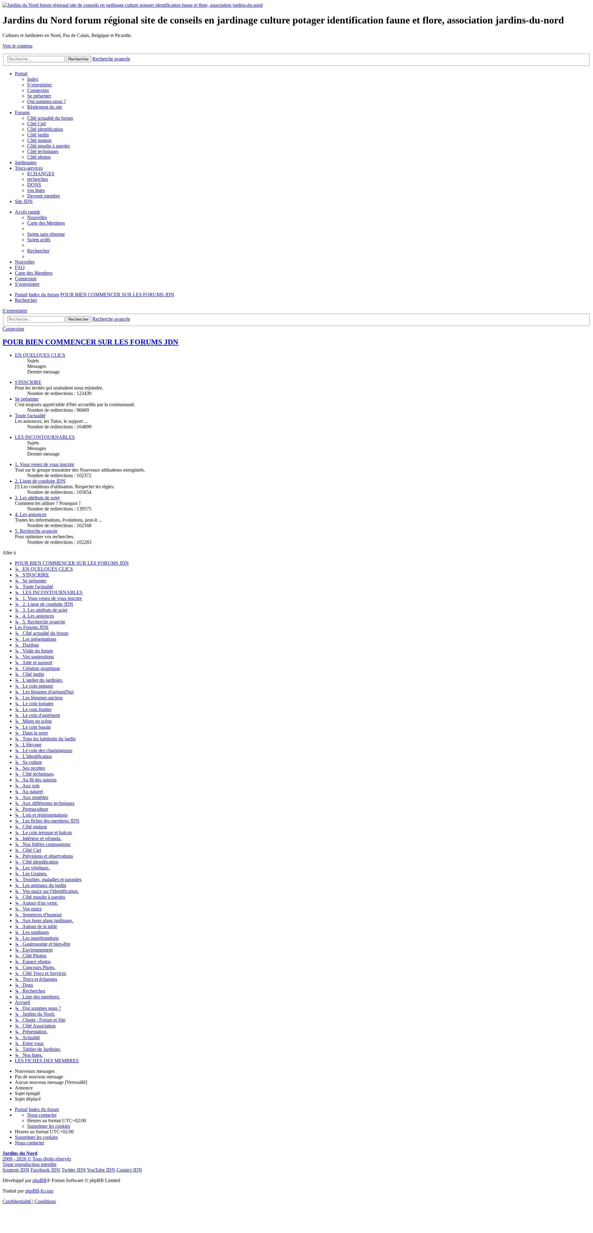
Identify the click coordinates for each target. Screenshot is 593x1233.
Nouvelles (37, 217)
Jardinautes (25, 162)
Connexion (38, 90)
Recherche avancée (111, 319)
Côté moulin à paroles (48, 145)
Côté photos (39, 157)
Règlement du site (44, 107)
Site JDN (24, 201)
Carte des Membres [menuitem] (46, 223)
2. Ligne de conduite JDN (40, 481)
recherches (37, 179)
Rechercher (78, 319)
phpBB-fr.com (39, 1190)
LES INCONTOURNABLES (45, 437)
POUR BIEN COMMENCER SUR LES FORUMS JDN (90, 342)
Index (32, 79)
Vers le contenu (17, 45)
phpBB (39, 1180)
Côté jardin (38, 134)
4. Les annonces (30, 514)
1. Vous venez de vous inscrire (44, 464)
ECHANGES (40, 173)
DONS (34, 184)
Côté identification (45, 129)
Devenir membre (43, 195)
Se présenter (39, 95)
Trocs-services (29, 168)
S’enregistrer (39, 84)
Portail (21, 73)
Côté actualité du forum (50, 118)
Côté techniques (42, 151)
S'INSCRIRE (28, 382)
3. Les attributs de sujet (37, 497)
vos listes (36, 190)
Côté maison (39, 140)
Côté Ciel (36, 123)
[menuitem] (46, 234)
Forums (22, 112)
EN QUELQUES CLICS (40, 355)
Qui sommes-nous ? (46, 101)
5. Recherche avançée (36, 531)
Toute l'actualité (30, 415)
